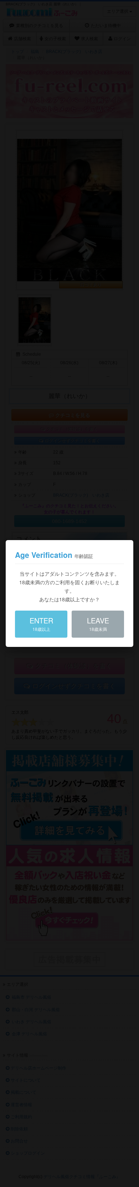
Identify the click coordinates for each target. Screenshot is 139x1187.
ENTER (41, 623)
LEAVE (98, 623)
